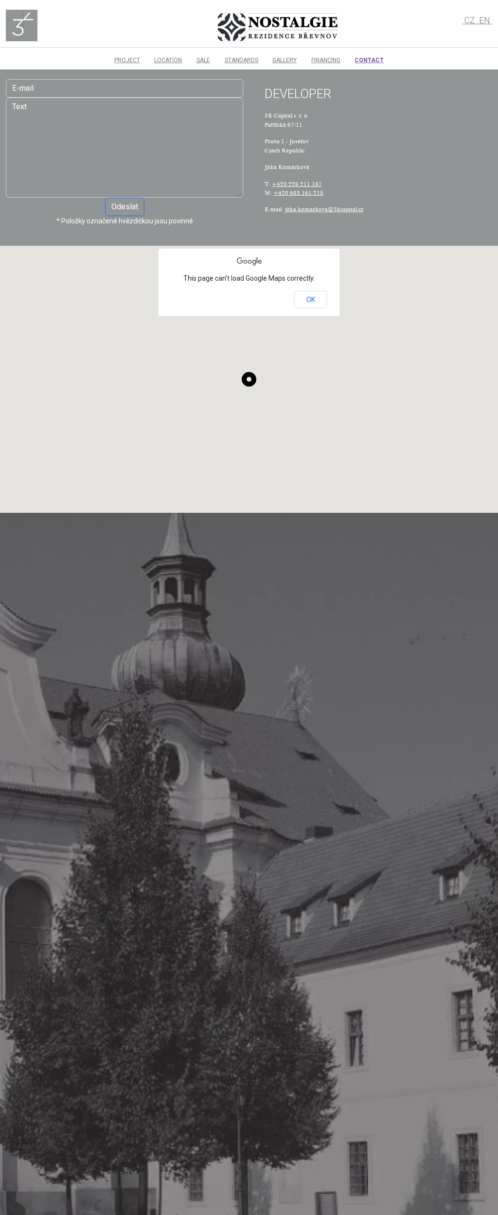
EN (484, 20)
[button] (249, 379)
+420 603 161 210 (298, 192)
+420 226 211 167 (297, 184)
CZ (469, 20)
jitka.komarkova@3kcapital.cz (324, 209)
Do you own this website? (223, 300)
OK (310, 300)
